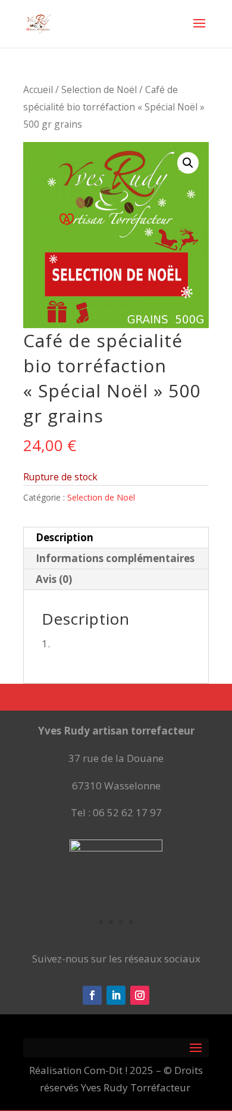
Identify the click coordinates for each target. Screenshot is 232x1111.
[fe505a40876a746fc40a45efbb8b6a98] (116, 847)
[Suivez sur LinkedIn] (116, 995)
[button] (188, 163)
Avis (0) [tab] (54, 579)
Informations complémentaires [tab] (115, 558)
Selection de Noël (99, 89)
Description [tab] (64, 537)
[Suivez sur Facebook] (92, 995)
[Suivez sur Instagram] (139, 995)
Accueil (38, 89)
